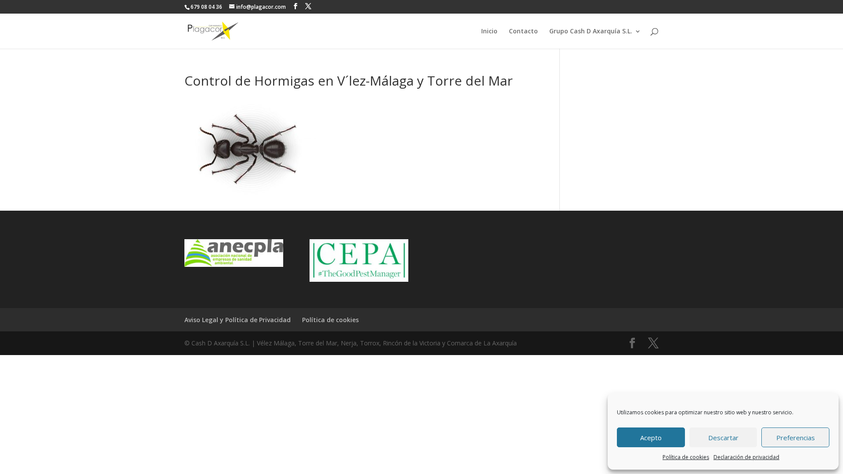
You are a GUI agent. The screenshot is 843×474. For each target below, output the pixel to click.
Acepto (651, 437)
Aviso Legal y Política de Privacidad (237, 320)
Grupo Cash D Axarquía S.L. (590, 31)
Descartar (723, 437)
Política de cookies (686, 457)
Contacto (523, 31)
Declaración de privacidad (746, 457)
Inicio (489, 31)
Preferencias (795, 437)
